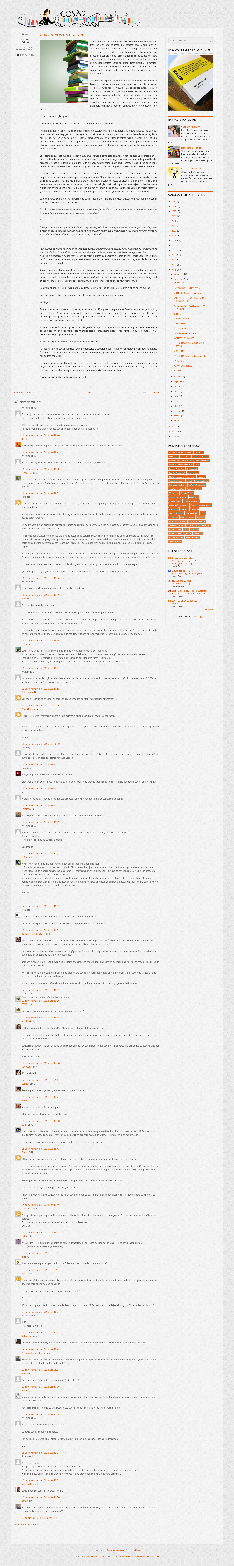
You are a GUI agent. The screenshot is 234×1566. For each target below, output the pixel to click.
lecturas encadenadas (196, 521)
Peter (24, 1100)
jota (24, 909)
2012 (174, 265)
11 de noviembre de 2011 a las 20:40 (41, 743)
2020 (174, 226)
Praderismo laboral (191, 501)
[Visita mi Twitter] (183, 16)
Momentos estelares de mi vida (180, 452)
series (187, 537)
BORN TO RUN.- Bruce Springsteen (189, 293)
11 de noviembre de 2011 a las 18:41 (41, 452)
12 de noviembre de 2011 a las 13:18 (41, 1000)
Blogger (199, 616)
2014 (174, 255)
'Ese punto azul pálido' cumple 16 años (188, 593)
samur (25, 1500)
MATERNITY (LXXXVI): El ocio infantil (190, 356)
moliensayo (193, 497)
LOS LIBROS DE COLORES (63, 35)
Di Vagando (27, 857)
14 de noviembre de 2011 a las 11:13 (41, 1332)
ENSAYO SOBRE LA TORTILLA (186, 333)
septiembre (179, 381)
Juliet (24, 1390)
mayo (177, 401)
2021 (174, 221)
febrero (177, 415)
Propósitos (184, 509)
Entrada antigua (151, 392)
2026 (174, 201)
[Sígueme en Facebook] (192, 16)
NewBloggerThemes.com (132, 1556)
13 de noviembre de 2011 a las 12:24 (41, 1097)
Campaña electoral (194, 489)
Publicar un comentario (26, 1524)
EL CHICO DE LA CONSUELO (184, 600)
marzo (177, 411)
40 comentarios (27, 55)
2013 (174, 260)
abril (176, 406)
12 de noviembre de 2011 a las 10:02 (41, 906)
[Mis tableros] (219, 16)
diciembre (178, 274)
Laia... (24, 1124)
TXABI (25, 993)
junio (176, 396)
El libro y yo (173, 456)
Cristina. (26, 808)
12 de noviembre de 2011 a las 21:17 (41, 1080)
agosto (177, 386)
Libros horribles (192, 513)
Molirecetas (173, 517)
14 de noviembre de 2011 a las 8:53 (40, 1253)
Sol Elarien (27, 692)
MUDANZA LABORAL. (183, 366)
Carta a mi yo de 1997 (191, 126)
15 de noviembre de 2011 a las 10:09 (41, 1386)
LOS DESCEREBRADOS (191, 168)
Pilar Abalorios (29, 709)
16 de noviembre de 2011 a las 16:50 (41, 1497)
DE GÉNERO (179, 283)
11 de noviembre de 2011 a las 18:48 (41, 469)
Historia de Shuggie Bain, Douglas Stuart (189, 573)
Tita (24, 767)
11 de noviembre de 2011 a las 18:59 (41, 594)
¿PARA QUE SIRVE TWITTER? (186, 328)
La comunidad (192, 472)
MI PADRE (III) (179, 370)
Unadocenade (192, 468)
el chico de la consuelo (34, 933)
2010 (174, 426)
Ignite (186, 529)
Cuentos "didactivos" (177, 472)
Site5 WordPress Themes (93, 1556)
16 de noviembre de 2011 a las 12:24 (41, 1452)
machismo (173, 525)
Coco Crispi (27, 1208)
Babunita (26, 1335)
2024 (174, 206)
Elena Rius (27, 472)
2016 (174, 245)
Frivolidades (185, 456)
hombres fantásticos (176, 481)
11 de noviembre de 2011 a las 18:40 (41, 435)
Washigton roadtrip (176, 533)
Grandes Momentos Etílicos (197, 481)
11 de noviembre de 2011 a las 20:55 (41, 764)
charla (188, 533)
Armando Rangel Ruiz (33, 1352)
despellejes (191, 477)
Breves (181, 525)
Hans (24, 644)
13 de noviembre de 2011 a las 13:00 (41, 1121)
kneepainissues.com (151, 1556)
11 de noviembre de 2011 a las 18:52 (41, 493)
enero (177, 420)
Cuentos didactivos (176, 513)
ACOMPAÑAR (179, 351)
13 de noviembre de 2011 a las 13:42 (41, 1148)
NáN (24, 496)
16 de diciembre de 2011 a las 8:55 (39, 1517)
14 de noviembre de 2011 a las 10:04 (41, 1311)
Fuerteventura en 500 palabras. (199, 525)
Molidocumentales (185, 464)
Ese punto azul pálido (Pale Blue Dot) (189, 590)
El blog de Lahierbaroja (182, 570)
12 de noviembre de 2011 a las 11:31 (41, 930)
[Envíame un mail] (201, 16)
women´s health (175, 541)
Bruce (196, 464)
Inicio (89, 392)
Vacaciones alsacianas (177, 521)
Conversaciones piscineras (201, 505)
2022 (174, 216)
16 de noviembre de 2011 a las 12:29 (41, 1480)
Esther (25, 1236)
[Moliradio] (210, 16)
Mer (23, 1373)
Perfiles (205, 456)
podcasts (172, 464)
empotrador (198, 533)
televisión (195, 537)
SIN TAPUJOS (179, 361)
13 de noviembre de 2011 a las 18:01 (41, 1232)
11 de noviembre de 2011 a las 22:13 (41, 822)
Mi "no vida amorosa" (197, 485)
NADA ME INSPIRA (181, 318)
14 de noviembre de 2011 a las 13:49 (41, 1349)
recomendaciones (202, 460)
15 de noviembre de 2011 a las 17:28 (41, 1414)
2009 (174, 431)
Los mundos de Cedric (177, 485)
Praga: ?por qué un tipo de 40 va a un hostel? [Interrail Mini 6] (188, 562)
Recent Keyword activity (178, 497)
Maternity (196, 456)
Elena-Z (26, 1152)
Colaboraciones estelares (178, 505)
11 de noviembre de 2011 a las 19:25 (41, 668)
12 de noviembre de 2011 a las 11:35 (41, 989)
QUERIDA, (178, 314)
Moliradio (201, 517)
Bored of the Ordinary (181, 583)
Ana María (27, 1021)
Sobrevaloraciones (187, 517)
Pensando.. (199, 452)
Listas (203, 513)
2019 (174, 231)
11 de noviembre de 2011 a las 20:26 (41, 705)
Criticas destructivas (177, 468)
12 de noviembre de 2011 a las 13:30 (41, 1063)
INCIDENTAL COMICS (181, 580)
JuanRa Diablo (29, 1483)
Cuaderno (195, 509)
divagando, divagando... (183, 558)
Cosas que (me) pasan (116, 1550)
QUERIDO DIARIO (181, 323)
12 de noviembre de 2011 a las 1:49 (40, 853)
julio (176, 391)
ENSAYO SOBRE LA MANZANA (187, 288)
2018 (174, 235)
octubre (177, 376)
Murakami (195, 529)
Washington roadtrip (177, 477)
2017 (174, 240)
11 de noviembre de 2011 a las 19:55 (41, 688)
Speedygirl (27, 1066)
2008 (174, 436)
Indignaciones (174, 460)
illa (23, 438)
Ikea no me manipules (191, 147)
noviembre (179, 279)
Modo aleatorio (188, 460)
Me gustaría (173, 493)
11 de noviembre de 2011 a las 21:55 (41, 805)
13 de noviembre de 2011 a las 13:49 (41, 1204)
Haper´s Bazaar (175, 529)
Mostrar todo (208, 610)
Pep (23, 598)
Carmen (25, 1083)
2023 (174, 211)
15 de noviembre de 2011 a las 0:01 (40, 1369)
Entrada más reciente (25, 392)
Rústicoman (173, 509)
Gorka (25, 1273)
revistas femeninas (176, 537)
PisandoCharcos (187, 493)
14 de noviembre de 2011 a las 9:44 (40, 1270)
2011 (174, 270)
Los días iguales (175, 501)
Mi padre (201, 477)
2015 (174, 250)
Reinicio (175, 603)
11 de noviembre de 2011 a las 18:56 (41, 578)
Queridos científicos (176, 489)
